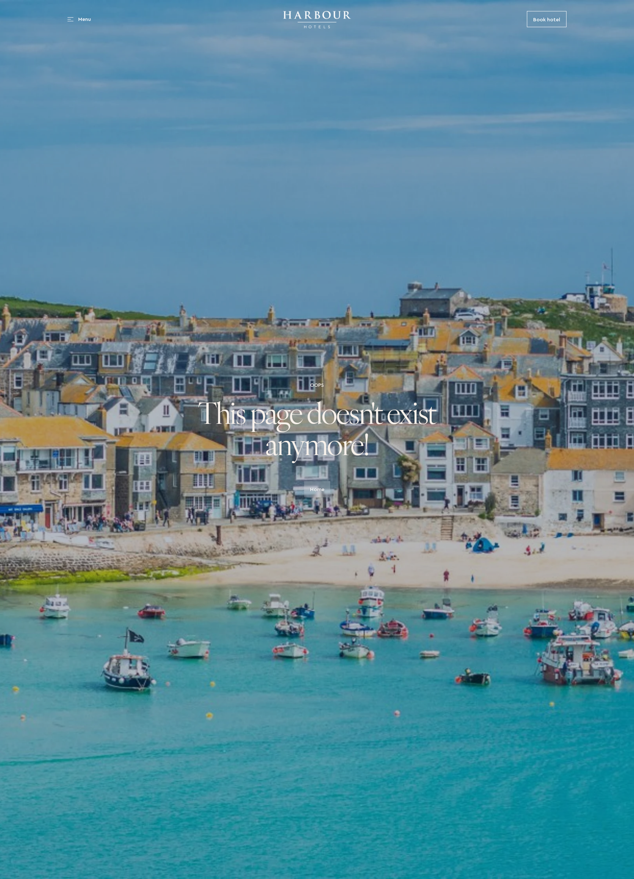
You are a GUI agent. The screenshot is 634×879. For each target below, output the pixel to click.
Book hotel (546, 19)
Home (317, 489)
